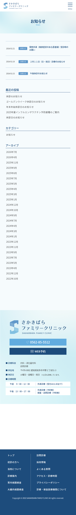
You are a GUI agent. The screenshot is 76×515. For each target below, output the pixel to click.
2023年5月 (11, 262)
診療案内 (12, 476)
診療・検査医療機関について (51, 489)
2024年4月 (11, 226)
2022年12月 (12, 273)
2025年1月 (11, 199)
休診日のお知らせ (15, 117)
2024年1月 (11, 236)
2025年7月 (11, 178)
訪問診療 (41, 455)
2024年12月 (12, 204)
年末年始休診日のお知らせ (20, 107)
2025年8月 (11, 173)
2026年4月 (11, 157)
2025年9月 (11, 167)
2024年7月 (11, 220)
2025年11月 (12, 162)
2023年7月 (11, 257)
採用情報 (41, 462)
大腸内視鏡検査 (16, 489)
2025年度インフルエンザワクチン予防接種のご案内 (32, 112)
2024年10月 (12, 210)
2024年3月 (11, 231)
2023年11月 (12, 247)
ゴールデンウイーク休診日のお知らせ (25, 101)
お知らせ (10, 134)
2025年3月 (11, 194)
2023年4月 (11, 268)
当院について (14, 469)
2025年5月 (11, 183)
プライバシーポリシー (48, 482)
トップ (11, 455)
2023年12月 (12, 241)
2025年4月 (11, 189)
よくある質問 (43, 469)
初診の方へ (13, 462)
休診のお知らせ (14, 96)
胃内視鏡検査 (14, 482)
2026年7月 (11, 152)
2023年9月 (11, 252)
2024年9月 (11, 215)
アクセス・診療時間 (47, 476)
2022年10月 (12, 278)
